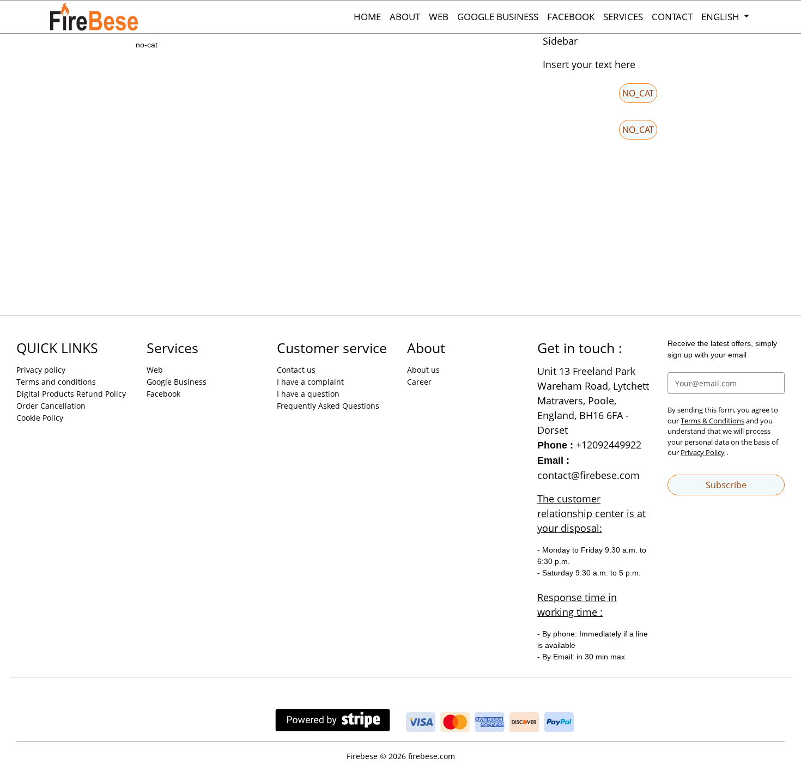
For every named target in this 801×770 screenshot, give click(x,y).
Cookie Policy (39, 418)
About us (423, 370)
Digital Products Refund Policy (71, 394)
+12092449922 (608, 444)
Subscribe (726, 485)
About (405, 16)
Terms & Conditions (712, 421)
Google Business (497, 16)
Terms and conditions (56, 382)
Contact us (296, 370)
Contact (672, 16)
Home (367, 16)
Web (438, 16)
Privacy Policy (703, 452)
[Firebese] (104, 17)
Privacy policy (40, 370)
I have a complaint (310, 382)
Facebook (570, 16)
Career (419, 382)
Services (623, 16)
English (721, 16)
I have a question (308, 394)
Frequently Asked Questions (328, 406)
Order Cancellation (51, 406)
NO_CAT (638, 93)
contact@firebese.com (588, 475)
